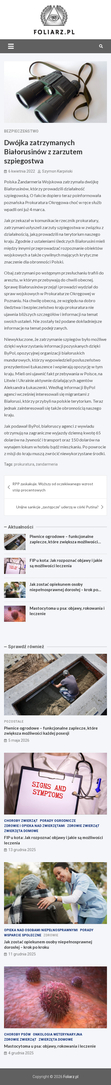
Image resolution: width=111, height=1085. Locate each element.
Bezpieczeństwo (21, 131)
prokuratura (24, 464)
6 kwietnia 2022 (21, 171)
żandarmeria (47, 464)
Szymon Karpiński (57, 171)
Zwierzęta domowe (21, 831)
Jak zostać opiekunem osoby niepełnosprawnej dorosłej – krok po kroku (64, 589)
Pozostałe (13, 721)
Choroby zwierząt (21, 821)
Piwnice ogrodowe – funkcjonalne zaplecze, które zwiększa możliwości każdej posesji (64, 541)
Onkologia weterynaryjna (57, 1034)
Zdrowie (50, 935)
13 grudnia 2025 (22, 850)
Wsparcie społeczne (22, 935)
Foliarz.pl (70, 1077)
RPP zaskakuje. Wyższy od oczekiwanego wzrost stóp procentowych (52, 486)
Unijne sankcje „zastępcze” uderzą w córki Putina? (57, 507)
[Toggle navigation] (11, 46)
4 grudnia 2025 (21, 1053)
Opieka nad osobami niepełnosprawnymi (41, 930)
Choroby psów (17, 1034)
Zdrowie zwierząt (83, 826)
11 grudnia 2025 (22, 954)
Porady (86, 930)
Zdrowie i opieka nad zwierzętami (34, 826)
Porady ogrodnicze (58, 821)
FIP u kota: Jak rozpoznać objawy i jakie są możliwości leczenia (66, 563)
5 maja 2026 (18, 740)
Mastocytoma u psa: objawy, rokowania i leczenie (50, 1046)
